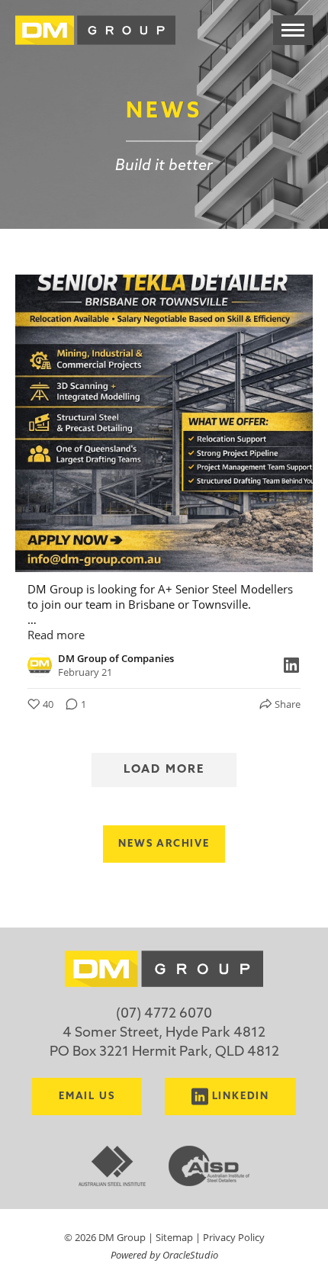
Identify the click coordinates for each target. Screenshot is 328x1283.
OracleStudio (190, 1254)
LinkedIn (241, 1096)
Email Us (87, 1096)
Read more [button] (56, 634)
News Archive (164, 844)
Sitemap (174, 1237)
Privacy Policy (234, 1237)
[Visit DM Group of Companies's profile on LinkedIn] (42, 665)
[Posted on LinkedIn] (291, 665)
